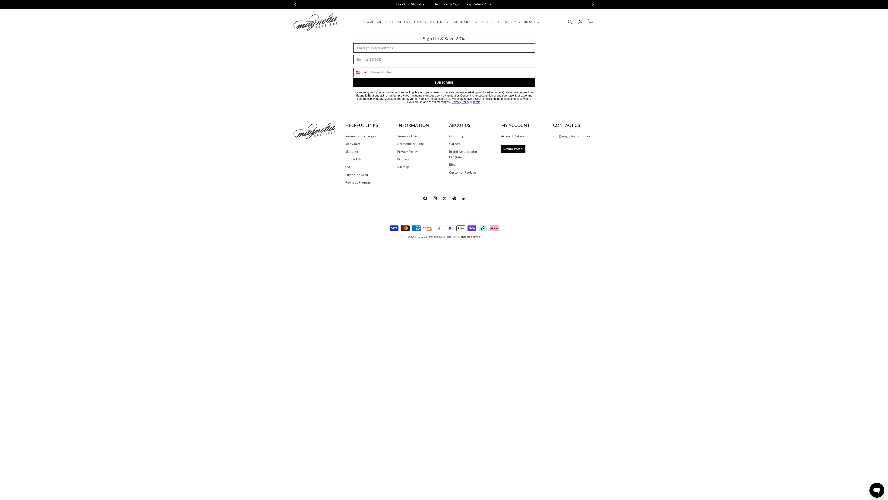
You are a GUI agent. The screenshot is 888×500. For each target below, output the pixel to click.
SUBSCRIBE (444, 82)
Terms (476, 102)
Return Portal (513, 149)
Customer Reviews (463, 172)
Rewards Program (358, 182)
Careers (455, 144)
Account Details (513, 136)
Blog (452, 164)
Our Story (456, 136)
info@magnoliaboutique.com (574, 136)
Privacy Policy (460, 102)
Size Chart (352, 144)
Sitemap (403, 167)
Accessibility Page (410, 144)
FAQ (348, 167)
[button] (295, 4)
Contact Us (353, 159)
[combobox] (361, 72)
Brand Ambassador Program (463, 154)
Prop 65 (403, 159)
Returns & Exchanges (360, 136)
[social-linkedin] (463, 198)
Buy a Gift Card (356, 175)
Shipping (351, 151)
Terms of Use (407, 136)
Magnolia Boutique (439, 236)
